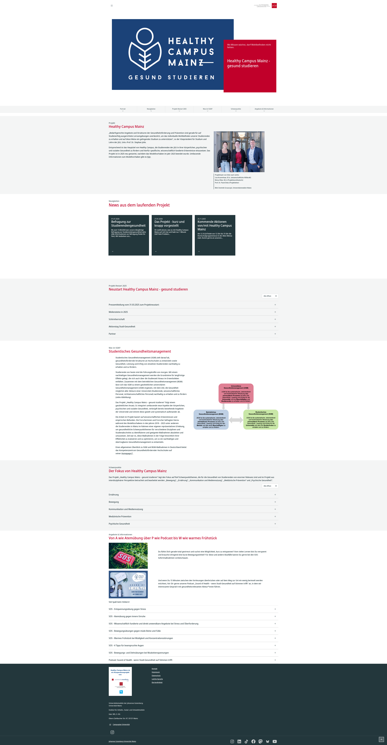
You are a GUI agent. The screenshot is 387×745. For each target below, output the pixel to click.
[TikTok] (246, 741)
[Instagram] (112, 732)
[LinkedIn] (239, 741)
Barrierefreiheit (157, 682)
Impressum (156, 672)
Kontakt (154, 669)
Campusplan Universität (121, 724)
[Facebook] (253, 741)
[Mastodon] (261, 741)
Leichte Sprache (157, 679)
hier (149, 156)
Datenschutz (156, 675)
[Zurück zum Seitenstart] (381, 739)
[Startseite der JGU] (265, 5)
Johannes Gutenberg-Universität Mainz (122, 741)
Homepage (126, 453)
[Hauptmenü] (112, 5)
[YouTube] (275, 741)
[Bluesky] (268, 741)
